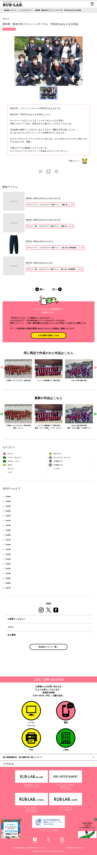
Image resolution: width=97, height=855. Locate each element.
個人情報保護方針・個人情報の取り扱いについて (22, 757)
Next (95, 367)
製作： (15, 428)
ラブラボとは (8, 764)
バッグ (10, 472)
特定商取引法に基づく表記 (75, 848)
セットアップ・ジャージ (62, 457)
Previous (1, 367)
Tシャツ (20, 428)
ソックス (57, 469)
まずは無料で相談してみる (48, 335)
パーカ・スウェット (9, 29)
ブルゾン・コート (14, 461)
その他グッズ (86, 428)
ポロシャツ (57, 454)
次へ (54, 289)
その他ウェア (58, 461)
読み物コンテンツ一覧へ (48, 647)
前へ (42, 289)
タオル (74, 428)
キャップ (11, 469)
